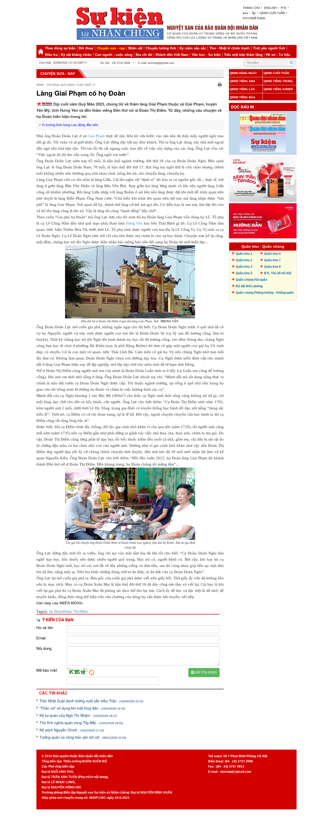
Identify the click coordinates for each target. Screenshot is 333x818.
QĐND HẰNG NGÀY (243, 73)
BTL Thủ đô (277, 273)
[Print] (220, 84)
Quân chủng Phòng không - (265, 293)
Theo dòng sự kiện (60, 48)
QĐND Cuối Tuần (272, 13)
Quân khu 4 (244, 273)
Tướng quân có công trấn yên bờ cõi (83, 737)
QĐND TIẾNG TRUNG (278, 81)
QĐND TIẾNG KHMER (278, 89)
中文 (283, 7)
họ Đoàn (56, 611)
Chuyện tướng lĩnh (161, 48)
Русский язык (254, 18)
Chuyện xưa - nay (111, 48)
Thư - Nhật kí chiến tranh (229, 48)
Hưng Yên (134, 223)
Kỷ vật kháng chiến (76, 55)
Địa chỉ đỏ (144, 55)
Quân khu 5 (272, 254)
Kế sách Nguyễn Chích (72, 729)
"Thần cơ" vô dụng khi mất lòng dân (82, 708)
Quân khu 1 (244, 254)
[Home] (41, 51)
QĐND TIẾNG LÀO (242, 89)
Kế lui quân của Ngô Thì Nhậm (78, 715)
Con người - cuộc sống (113, 55)
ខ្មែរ (253, 13)
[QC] (263, 177)
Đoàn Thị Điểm (75, 611)
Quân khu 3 (244, 267)
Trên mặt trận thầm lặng (243, 55)
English (270, 7)
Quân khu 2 (244, 260)
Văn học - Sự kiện (206, 55)
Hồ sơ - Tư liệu (278, 55)
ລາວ (245, 13)
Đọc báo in (242, 107)
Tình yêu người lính (269, 48)
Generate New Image (91, 672)
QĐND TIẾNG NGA (242, 97)
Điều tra (51, 55)
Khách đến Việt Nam (172, 55)
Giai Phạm (97, 136)
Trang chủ (251, 7)
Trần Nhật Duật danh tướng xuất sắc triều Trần (91, 700)
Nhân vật (135, 48)
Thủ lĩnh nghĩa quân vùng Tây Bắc (81, 722)
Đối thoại (86, 48)
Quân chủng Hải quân (251, 280)
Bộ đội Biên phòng (249, 286)
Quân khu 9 (272, 267)
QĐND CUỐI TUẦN (276, 73)
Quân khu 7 (272, 260)
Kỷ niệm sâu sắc (193, 48)
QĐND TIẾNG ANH (242, 81)
